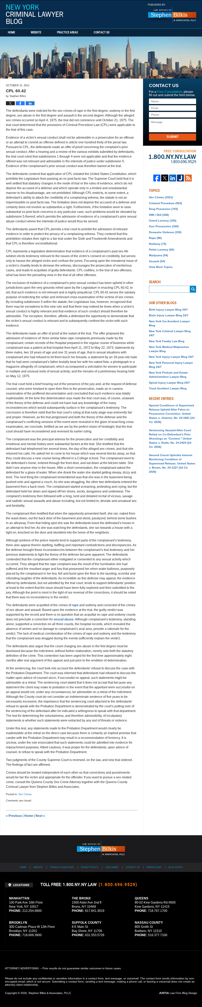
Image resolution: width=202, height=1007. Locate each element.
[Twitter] (165, 178)
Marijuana (158, 255)
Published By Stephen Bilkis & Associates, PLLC (172, 13)
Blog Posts (175, 867)
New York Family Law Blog (166, 341)
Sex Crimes (25, 794)
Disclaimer (112, 867)
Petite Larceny (161, 249)
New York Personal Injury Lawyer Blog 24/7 (171, 364)
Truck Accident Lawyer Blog (168, 388)
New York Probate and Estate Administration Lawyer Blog (168, 374)
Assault (157, 261)
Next (40, 815)
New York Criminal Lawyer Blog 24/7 (170, 333)
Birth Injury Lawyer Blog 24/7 (168, 309)
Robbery (157, 243)
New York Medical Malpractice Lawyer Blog (169, 349)
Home (11, 32)
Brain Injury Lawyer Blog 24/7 (168, 315)
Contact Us (101, 32)
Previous (14, 815)
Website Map (154, 867)
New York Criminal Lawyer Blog (34, 14)
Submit (172, 136)
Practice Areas (67, 32)
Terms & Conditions (62, 867)
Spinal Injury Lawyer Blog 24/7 (169, 382)
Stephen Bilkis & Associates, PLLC (49, 993)
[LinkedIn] (173, 178)
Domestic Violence (165, 232)
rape (75, 605)
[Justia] (180, 178)
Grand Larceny (162, 220)
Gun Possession (164, 226)
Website (36, 32)
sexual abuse (64, 619)
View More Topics (161, 267)
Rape (155, 238)
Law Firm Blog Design (178, 993)
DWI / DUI (159, 214)
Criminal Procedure (165, 203)
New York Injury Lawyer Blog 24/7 (171, 356)
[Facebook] (157, 178)
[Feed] (188, 178)
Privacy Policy (89, 867)
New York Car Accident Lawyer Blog (169, 323)
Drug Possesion (163, 208)
